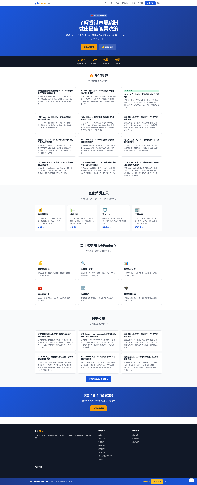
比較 (133, 3)
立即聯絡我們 (98, 408)
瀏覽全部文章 (89, 47)
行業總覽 (101, 442)
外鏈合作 (135, 442)
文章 (111, 3)
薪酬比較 (101, 449)
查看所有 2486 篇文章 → (98, 379)
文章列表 (101, 438)
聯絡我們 (101, 459)
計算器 (140, 3)
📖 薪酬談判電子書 (105, 456)
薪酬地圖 (125, 3)
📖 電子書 (150, 3)
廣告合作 (135, 435)
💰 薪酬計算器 (107, 47)
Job (42, 3)
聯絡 (159, 3)
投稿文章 (135, 438)
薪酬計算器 (102, 452)
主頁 (104, 3)
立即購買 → (157, 481)
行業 (117, 3)
